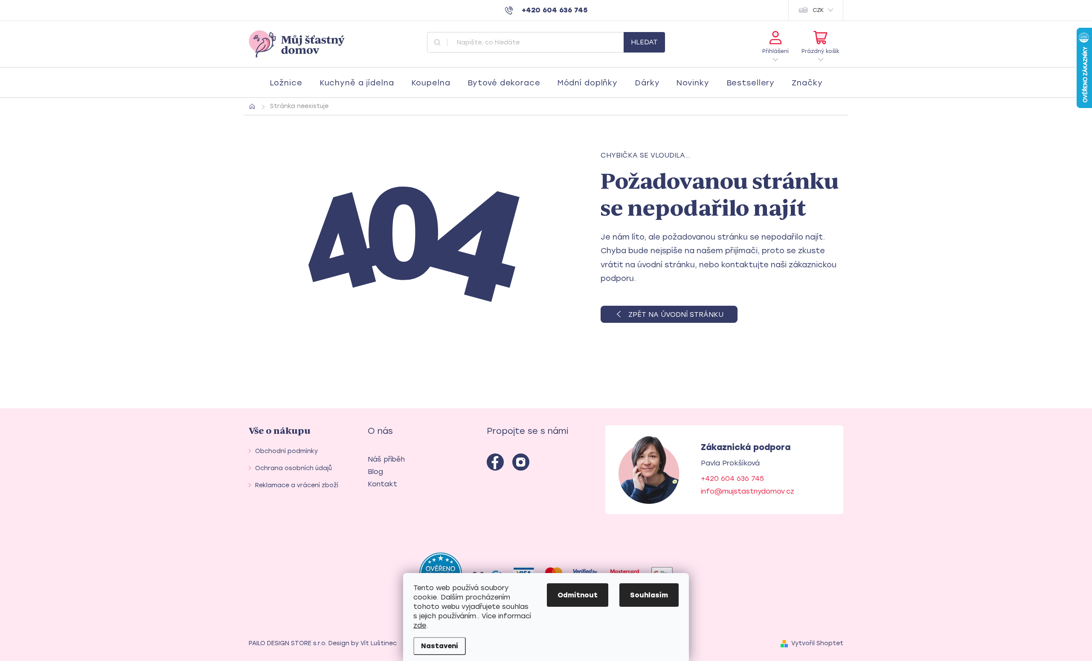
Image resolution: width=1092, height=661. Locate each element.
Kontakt (382, 484)
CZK (818, 10)
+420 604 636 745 (732, 478)
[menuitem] (286, 82)
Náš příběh (386, 459)
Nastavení (439, 646)
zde (419, 625)
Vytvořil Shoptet (817, 643)
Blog (375, 472)
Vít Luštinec (378, 643)
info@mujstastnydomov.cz (747, 491)
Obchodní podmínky (286, 451)
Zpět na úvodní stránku (675, 314)
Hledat (644, 42)
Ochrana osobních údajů (293, 468)
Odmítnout (578, 595)
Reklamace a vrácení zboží (296, 485)
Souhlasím (649, 595)
